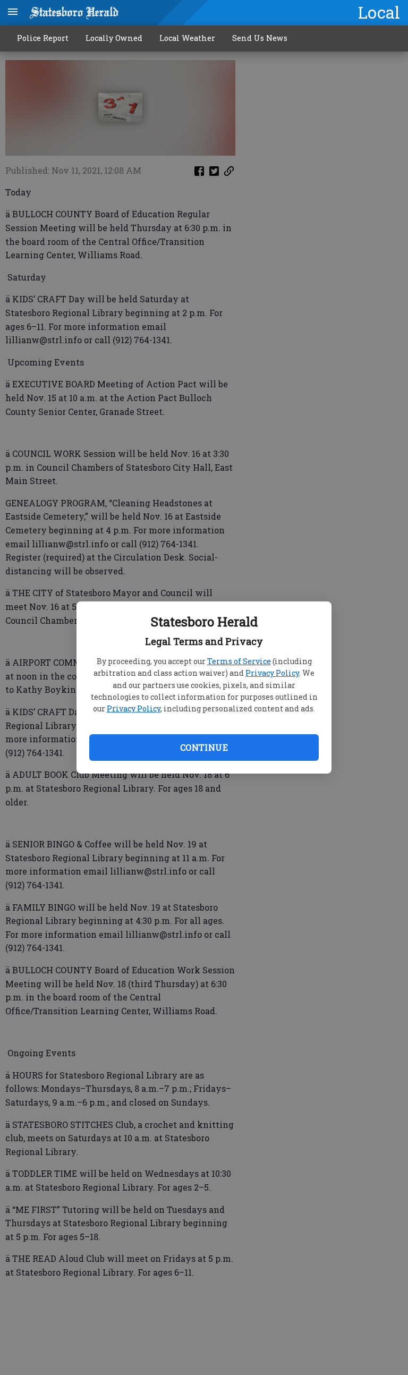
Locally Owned (114, 38)
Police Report (43, 38)
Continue (204, 747)
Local (379, 12)
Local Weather (187, 38)
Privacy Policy (272, 673)
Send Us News (259, 38)
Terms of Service (239, 661)
